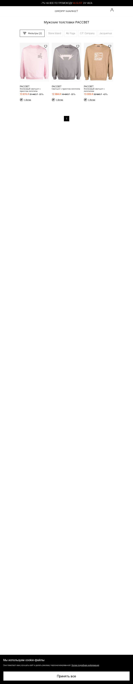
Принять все (66, 676)
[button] (66, 669)
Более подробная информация (85, 665)
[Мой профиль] (112, 10)
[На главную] (66, 11)
